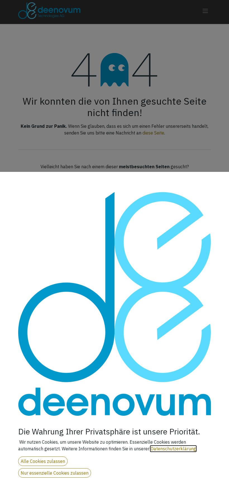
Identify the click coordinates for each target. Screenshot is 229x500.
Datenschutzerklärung (173, 448)
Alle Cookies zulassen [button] (43, 461)
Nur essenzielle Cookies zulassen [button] (55, 473)
